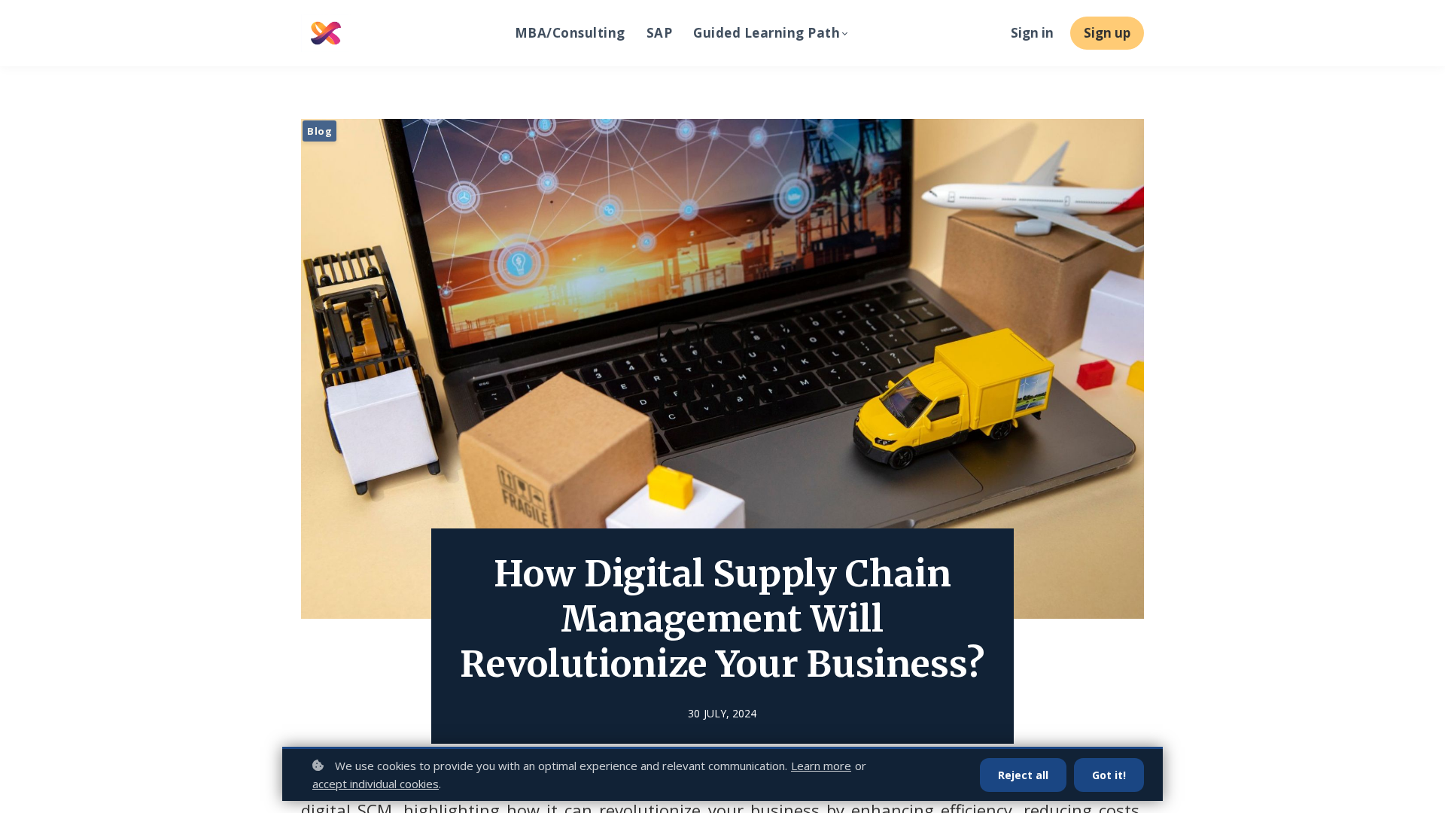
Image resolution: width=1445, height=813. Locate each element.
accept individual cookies (375, 783)
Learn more (821, 765)
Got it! (1109, 775)
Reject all (1023, 775)
